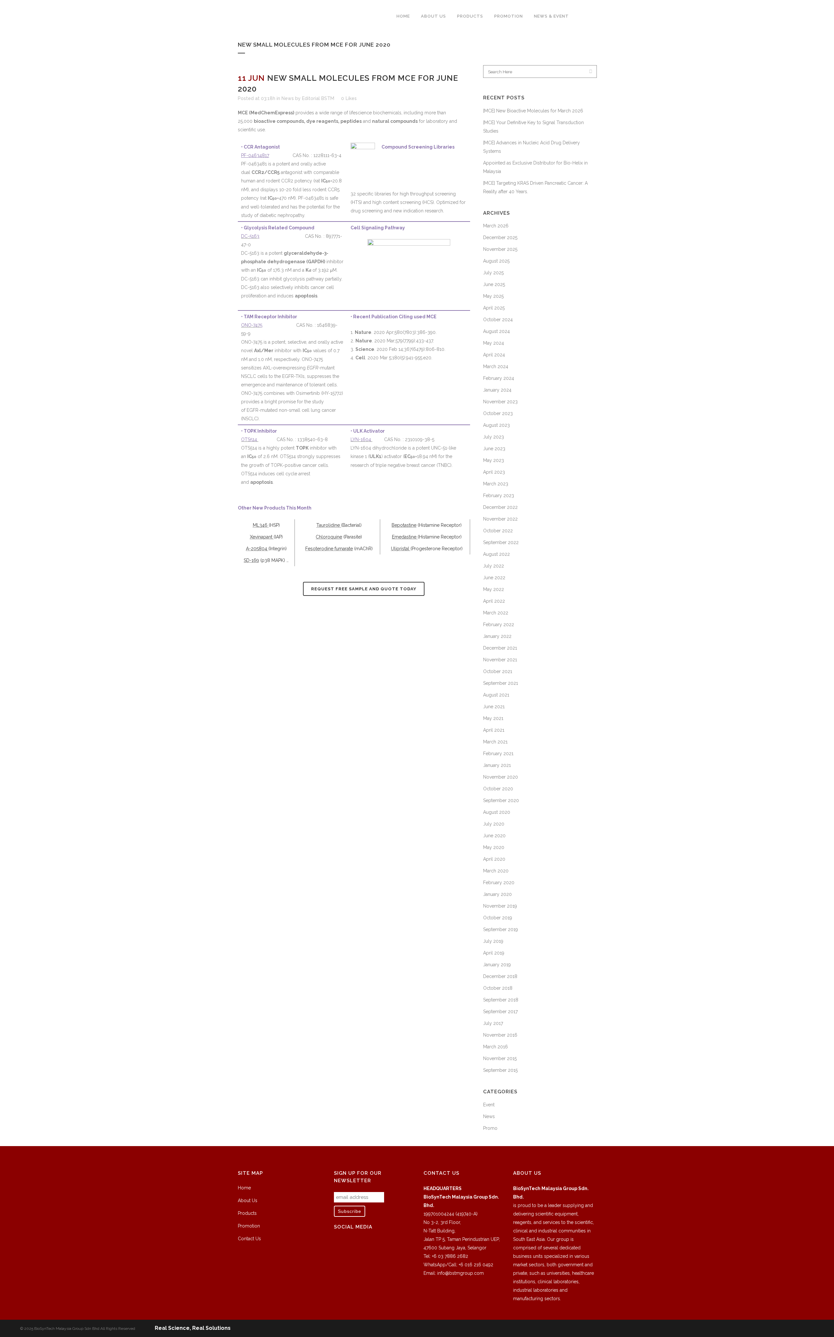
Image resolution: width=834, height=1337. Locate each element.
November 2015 (500, 1058)
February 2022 (498, 624)
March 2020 (496, 870)
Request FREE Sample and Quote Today (363, 588)
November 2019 (500, 906)
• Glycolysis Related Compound (277, 227)
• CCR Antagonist (260, 147)
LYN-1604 (361, 439)
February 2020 (498, 882)
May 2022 (493, 589)
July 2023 (493, 436)
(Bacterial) (351, 525)
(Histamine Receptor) (440, 525)
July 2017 (493, 1023)
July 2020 (493, 824)
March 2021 (495, 741)
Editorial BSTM (318, 98)
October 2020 (498, 788)
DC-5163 (250, 236)
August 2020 (496, 812)
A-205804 (257, 548)
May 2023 (493, 460)
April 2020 (494, 859)
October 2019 (497, 917)
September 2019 (500, 929)
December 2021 (500, 648)
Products (247, 1213)
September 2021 (500, 683)
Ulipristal (400, 548)
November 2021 (500, 659)
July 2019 (493, 941)
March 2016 (495, 1046)
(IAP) (278, 536)
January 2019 (497, 964)
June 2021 (494, 706)
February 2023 (498, 495)
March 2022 (495, 612)
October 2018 (497, 988)
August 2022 (496, 554)
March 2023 (495, 483)
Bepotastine (404, 525)
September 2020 (501, 800)
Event (489, 1104)
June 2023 (494, 448)
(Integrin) (277, 548)
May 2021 (493, 718)
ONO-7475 (251, 325)
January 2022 (497, 636)
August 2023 (496, 425)
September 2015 (500, 1070)
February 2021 (498, 753)
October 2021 (497, 671)
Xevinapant (262, 536)
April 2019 (493, 953)
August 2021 (496, 694)
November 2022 (500, 519)
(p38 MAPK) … (274, 560)
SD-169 (251, 560)
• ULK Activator (368, 431)
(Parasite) (352, 536)
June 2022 (494, 577)
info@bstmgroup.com (460, 1273)
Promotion (249, 1226)
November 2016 (500, 1035)
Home (244, 1187)
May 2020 (493, 847)
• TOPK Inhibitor (259, 431)
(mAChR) (363, 548)
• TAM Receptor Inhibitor (269, 316)
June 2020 (494, 835)
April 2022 (494, 601)
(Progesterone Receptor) (436, 548)
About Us (247, 1200)
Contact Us (249, 1238)
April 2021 (493, 730)
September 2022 (501, 542)
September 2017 (500, 1011)
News (287, 98)
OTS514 (249, 439)
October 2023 (498, 413)
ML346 (261, 525)
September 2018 (500, 999)
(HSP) (274, 525)
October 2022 (498, 530)
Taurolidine (328, 525)
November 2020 (500, 777)
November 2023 (500, 401)
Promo (490, 1128)
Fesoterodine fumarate (329, 548)
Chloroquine (329, 536)
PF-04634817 (255, 155)
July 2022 (493, 565)
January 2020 (497, 894)
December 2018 (500, 976)
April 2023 (494, 472)
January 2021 (497, 765)
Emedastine (405, 536)
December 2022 (500, 507)
